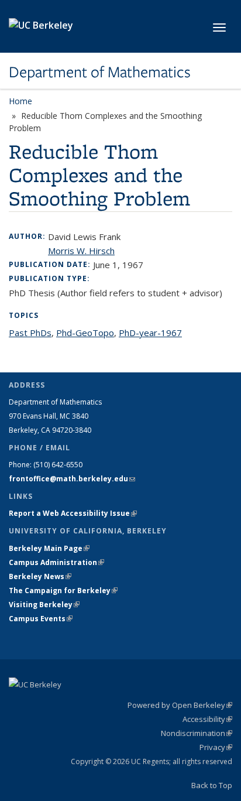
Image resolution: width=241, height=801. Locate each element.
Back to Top (211, 785)
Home (20, 101)
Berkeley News (40, 576)
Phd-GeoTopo (85, 332)
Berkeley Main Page (49, 548)
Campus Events (41, 619)
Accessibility (207, 719)
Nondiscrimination (196, 733)
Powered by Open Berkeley (180, 705)
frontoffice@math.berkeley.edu (72, 479)
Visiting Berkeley (44, 605)
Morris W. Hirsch (81, 250)
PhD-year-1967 (150, 332)
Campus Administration (56, 562)
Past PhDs (30, 332)
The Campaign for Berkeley (63, 590)
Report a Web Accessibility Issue (73, 513)
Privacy (215, 747)
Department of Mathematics (100, 72)
